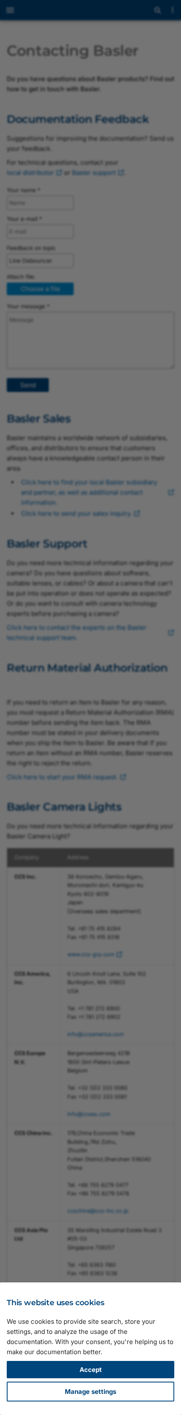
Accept (91, 1370)
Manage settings (90, 1392)
